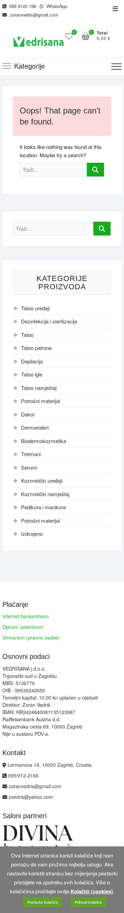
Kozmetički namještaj (45, 494)
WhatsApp (56, 6)
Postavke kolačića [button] (42, 902)
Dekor (28, 414)
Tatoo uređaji (35, 308)
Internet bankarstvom (25, 616)
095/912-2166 (23, 775)
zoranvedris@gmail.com (33, 14)
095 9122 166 (22, 6)
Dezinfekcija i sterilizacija (49, 321)
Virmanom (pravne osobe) (31, 637)
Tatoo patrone (36, 347)
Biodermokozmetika (43, 440)
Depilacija (32, 361)
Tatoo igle (31, 374)
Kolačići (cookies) (92, 891)
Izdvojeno (32, 533)
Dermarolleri (35, 427)
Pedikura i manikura (43, 507)
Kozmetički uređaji (41, 480)
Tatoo (27, 334)
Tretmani (31, 454)
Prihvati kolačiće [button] (88, 902)
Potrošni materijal (40, 400)
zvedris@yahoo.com (30, 796)
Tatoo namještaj (38, 387)
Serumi (29, 467)
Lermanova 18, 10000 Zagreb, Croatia (49, 764)
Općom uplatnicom (22, 626)
